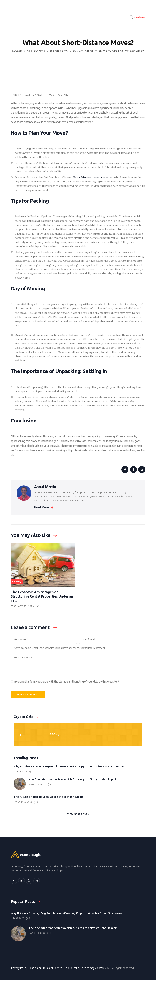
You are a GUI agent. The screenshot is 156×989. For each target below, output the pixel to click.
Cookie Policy (72, 968)
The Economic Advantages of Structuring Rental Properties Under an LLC (42, 596)
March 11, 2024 (20, 95)
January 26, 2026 (23, 802)
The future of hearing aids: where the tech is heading (49, 796)
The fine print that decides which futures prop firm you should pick (72, 779)
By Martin (40, 95)
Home (17, 51)
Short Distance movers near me (93, 177)
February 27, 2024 (22, 606)
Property (59, 51)
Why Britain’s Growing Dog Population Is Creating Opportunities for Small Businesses (69, 766)
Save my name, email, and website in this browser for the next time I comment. (60, 648)
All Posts (36, 51)
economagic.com (92, 968)
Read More (41, 507)
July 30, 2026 (20, 772)
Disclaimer (35, 968)
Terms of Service (52, 968)
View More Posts (78, 814)
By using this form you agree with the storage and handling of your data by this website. (66, 681)
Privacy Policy (19, 968)
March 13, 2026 (37, 784)
